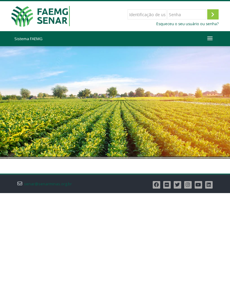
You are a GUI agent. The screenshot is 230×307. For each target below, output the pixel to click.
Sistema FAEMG (28, 38)
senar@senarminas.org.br (48, 184)
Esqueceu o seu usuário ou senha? (187, 23)
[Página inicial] (40, 15)
